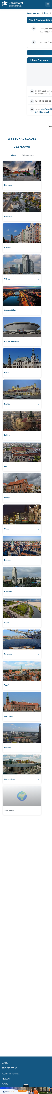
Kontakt (5, 1084)
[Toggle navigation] (47, 4)
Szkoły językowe (33, 13)
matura (5, 1063)
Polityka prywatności (11, 1074)
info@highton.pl (42, 112)
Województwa (27, 155)
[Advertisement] (26, 934)
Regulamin (6, 1079)
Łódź (46, 13)
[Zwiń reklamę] (26, 1085)
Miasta (13, 155)
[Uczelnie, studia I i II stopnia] (12, 4)
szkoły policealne (9, 1068)
